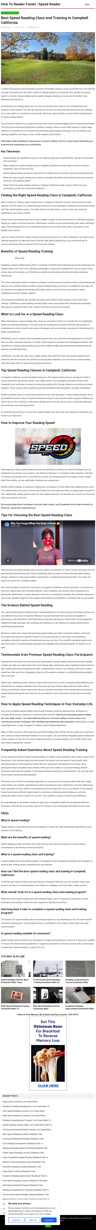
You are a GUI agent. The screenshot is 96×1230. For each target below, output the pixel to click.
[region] (32, 1212)
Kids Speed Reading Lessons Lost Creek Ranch (24, 1111)
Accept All (49, 1220)
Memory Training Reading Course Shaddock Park (24, 1162)
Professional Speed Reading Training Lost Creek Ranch (27, 1129)
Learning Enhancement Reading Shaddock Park (23, 1139)
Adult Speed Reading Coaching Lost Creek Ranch (24, 1115)
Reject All (32, 1220)
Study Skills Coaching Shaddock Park (19, 1171)
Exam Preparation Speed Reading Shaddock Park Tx (25, 1157)
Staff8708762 (6, 27)
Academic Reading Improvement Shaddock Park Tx (25, 1176)
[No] (93, 1222)
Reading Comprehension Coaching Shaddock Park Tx (26, 1190)
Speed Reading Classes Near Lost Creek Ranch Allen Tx (27, 1125)
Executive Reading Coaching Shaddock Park (22, 1167)
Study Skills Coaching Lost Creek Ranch (20, 1101)
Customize (16, 1220)
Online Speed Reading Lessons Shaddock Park (23, 1153)
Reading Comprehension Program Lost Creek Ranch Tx (26, 1120)
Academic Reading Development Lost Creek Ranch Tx (26, 1106)
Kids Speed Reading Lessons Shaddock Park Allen (25, 1180)
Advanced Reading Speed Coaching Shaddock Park (25, 1148)
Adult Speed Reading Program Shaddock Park (23, 1185)
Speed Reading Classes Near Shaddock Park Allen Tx (26, 1199)
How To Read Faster (10, 13)
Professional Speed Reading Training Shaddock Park (26, 1194)
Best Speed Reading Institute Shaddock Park (22, 1134)
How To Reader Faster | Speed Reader (30, 4)
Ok (48, 1225)
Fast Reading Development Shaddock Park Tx (23, 1143)
